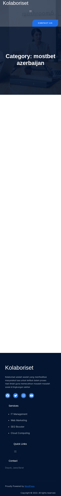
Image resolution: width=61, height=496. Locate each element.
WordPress (29, 486)
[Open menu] (30, 11)
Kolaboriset (15, 3)
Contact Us (45, 23)
